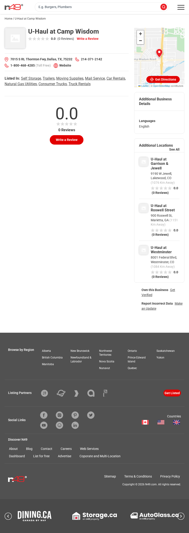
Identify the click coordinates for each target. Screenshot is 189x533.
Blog (29, 449)
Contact (46, 449)
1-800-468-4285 (22, 65)
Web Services (89, 449)
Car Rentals (115, 78)
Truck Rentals (79, 84)
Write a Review (87, 39)
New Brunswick (80, 350)
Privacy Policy (170, 476)
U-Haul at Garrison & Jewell (159, 163)
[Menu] (180, 7)
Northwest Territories (105, 352)
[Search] (163, 7)
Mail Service (95, 78)
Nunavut (104, 368)
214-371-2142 (91, 59)
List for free (41, 456)
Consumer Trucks (52, 84)
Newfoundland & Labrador (81, 359)
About (13, 449)
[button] (159, 53)
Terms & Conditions (138, 476)
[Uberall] (64, 393)
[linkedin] (75, 425)
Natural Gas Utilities (21, 84)
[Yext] (48, 393)
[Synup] (79, 393)
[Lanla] (94, 393)
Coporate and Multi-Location (100, 456)
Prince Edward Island (137, 359)
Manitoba (48, 364)
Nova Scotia (106, 361)
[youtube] (43, 425)
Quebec (132, 368)
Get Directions (165, 79)
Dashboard (17, 456)
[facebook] (43, 415)
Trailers (49, 78)
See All (174, 149)
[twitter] (90, 415)
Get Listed (172, 393)
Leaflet (145, 85)
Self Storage (31, 78)
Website (65, 65)
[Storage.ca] (94, 516)
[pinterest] (75, 415)
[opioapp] (59, 425)
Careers (66, 449)
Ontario (132, 350)
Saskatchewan (166, 350)
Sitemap (110, 476)
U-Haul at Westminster (161, 249)
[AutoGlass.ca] (154, 516)
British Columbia (52, 357)
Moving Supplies (69, 78)
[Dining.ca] (34, 516)
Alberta (46, 350)
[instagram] (59, 415)
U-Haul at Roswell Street (163, 208)
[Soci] (105, 393)
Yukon (160, 357)
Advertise (64, 456)
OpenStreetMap (161, 85)
